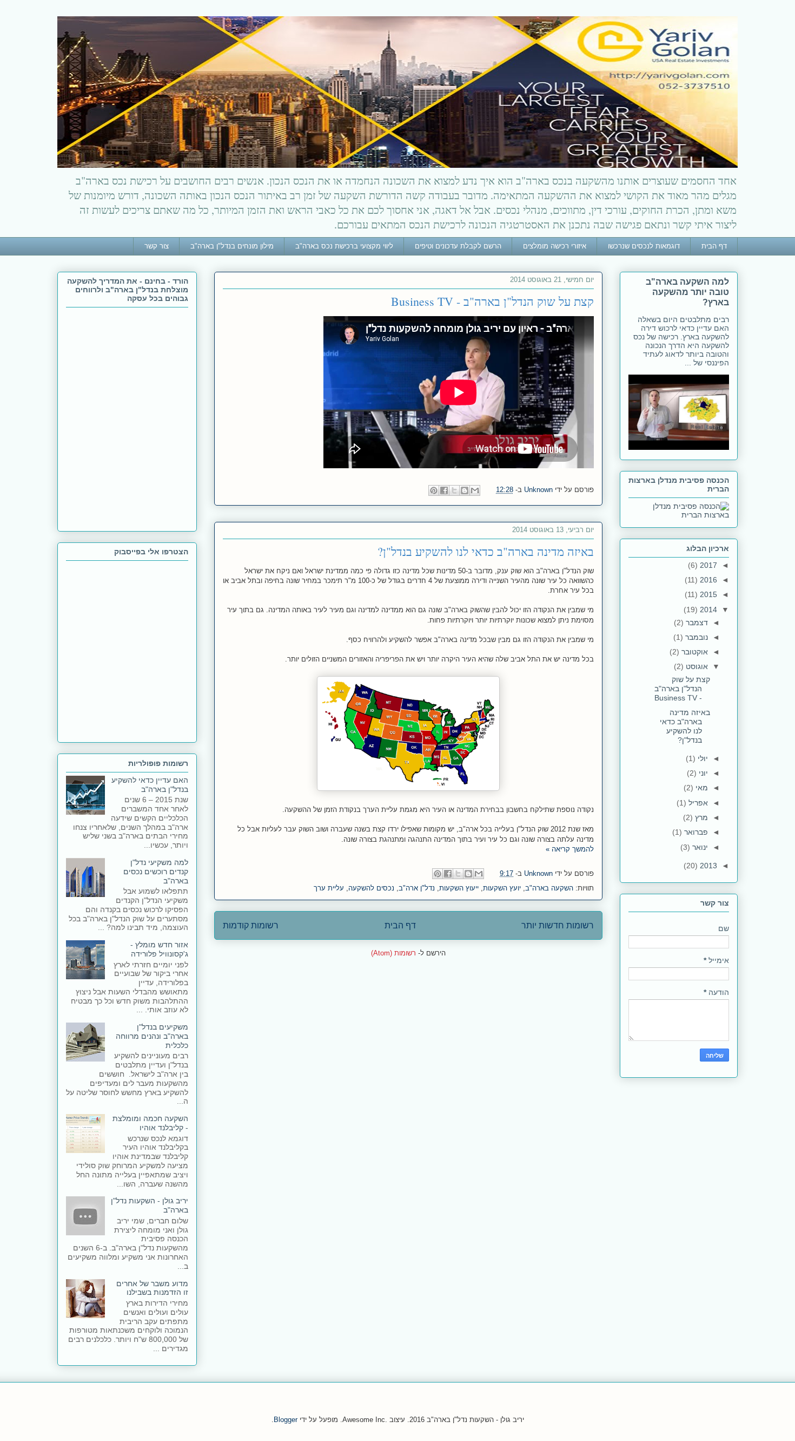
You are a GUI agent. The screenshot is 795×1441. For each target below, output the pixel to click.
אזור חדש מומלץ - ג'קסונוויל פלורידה (159, 949)
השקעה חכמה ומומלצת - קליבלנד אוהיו (150, 1123)
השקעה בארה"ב (549, 888)
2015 (707, 594)
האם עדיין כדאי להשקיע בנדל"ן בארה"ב (149, 785)
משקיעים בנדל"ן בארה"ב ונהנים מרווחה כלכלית (152, 1036)
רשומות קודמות (251, 925)
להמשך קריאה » (570, 849)
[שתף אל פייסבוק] (444, 490)
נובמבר (695, 637)
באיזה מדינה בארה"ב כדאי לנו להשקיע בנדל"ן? (485, 551)
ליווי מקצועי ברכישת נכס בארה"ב (344, 246)
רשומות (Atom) (393, 953)
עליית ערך (329, 888)
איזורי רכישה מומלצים (554, 246)
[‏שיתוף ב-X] (454, 490)
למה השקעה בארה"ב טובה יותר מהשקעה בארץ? (687, 292)
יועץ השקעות (502, 888)
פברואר (695, 832)
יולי (701, 758)
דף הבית (714, 246)
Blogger (285, 1420)
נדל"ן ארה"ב (417, 888)
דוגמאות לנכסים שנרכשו (644, 246)
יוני (702, 773)
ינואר (699, 847)
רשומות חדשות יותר (557, 925)
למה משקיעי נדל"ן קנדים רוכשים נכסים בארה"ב (155, 871)
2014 (707, 609)
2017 (707, 565)
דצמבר (696, 622)
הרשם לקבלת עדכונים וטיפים (458, 246)
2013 (707, 865)
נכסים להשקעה (371, 888)
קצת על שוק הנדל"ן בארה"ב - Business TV (492, 301)
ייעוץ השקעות (459, 888)
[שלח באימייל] (474, 490)
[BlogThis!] (464, 490)
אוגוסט (696, 666)
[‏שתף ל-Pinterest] (433, 490)
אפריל (697, 802)
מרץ (700, 817)
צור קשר (156, 246)
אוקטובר (693, 651)
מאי (700, 787)
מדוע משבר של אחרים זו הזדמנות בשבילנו (152, 1288)
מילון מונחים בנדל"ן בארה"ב (232, 246)
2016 (707, 579)
